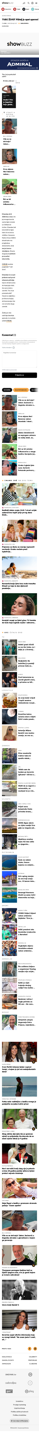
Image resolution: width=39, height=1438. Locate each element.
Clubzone (33, 1364)
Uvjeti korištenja (19, 1408)
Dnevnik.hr (8, 9)
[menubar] (32, 3)
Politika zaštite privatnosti (19, 1412)
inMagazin (6, 1364)
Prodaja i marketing (19, 1405)
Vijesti (18, 9)
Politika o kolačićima (19, 1415)
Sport (27, 9)
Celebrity (33, 1357)
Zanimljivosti (8, 1360)
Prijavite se (19, 375)
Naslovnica (7, 1357)
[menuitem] (32, 3)
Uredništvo (19, 1401)
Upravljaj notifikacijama (20, 1421)
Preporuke (32, 1360)
